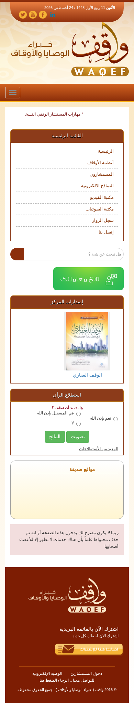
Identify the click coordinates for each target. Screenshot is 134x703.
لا (72, 423)
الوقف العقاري (67, 375)
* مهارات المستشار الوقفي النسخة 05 (54, 114)
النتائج (54, 436)
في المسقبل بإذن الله (55, 413)
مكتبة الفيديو (102, 197)
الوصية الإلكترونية (47, 673)
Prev (21, 345)
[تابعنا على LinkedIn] (53, 14)
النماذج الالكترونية (97, 185)
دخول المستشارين (86, 673)
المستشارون (102, 174)
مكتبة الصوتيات (100, 209)
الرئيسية (106, 151)
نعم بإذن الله (100, 418)
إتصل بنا (106, 232)
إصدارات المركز (67, 301)
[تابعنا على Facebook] (43, 14)
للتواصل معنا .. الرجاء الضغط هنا (67, 680)
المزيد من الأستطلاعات (98, 448)
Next (113, 345)
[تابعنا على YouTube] (33, 14)
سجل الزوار (103, 220)
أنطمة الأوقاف (100, 162)
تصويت (78, 436)
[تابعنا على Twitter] (23, 14)
